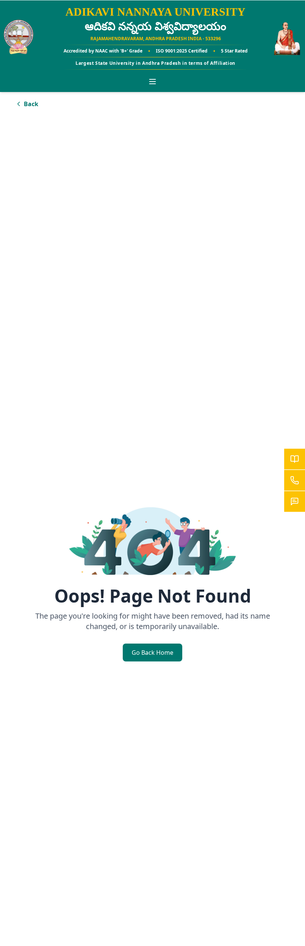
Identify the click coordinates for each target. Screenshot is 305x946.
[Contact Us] (294, 480)
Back (31, 104)
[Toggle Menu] (152, 81)
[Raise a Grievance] (294, 501)
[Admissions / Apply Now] (294, 459)
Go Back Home (152, 652)
